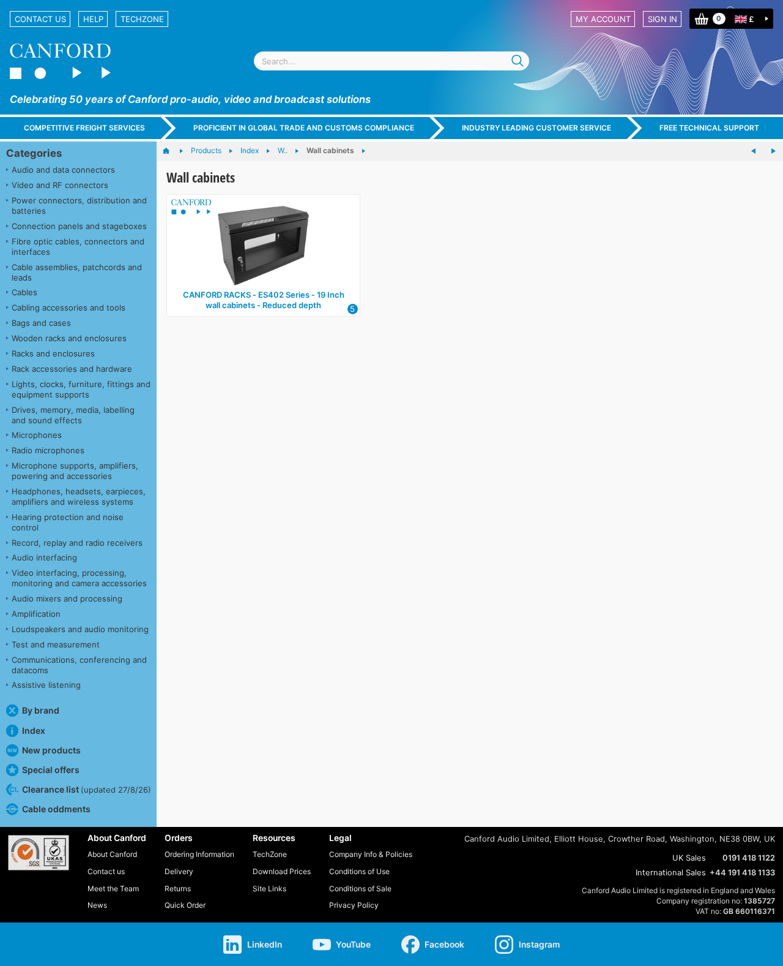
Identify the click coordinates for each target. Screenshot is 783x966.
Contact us (40, 19)
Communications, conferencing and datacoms (79, 665)
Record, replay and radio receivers (77, 543)
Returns (178, 888)
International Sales (671, 872)
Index (33, 730)
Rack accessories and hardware (72, 369)
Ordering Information (199, 854)
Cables (24, 292)
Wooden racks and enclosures (69, 338)
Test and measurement (56, 644)
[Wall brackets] (753, 151)
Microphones (37, 435)
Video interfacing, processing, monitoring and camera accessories (79, 578)
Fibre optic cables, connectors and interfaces (78, 246)
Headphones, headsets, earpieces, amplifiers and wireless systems (79, 496)
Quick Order (185, 905)
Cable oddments (56, 809)
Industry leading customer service (536, 127)
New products (51, 750)
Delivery (179, 871)
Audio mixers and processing (67, 598)
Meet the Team (113, 888)
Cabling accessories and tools (68, 307)
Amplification (36, 614)
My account (603, 19)
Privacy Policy (354, 905)
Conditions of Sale (360, 888)
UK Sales (689, 857)
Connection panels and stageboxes (79, 226)
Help (93, 19)
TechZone (142, 19)
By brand (40, 710)
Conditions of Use (359, 871)
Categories (34, 153)
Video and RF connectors (60, 185)
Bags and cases (41, 323)
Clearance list (86, 789)
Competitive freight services (84, 127)
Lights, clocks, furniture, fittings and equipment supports (81, 389)
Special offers (51, 769)
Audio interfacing (44, 557)
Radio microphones (48, 450)
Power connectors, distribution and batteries (79, 205)
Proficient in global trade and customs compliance (303, 127)
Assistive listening (46, 685)
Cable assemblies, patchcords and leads (77, 272)
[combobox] (391, 60)
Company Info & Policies (370, 854)
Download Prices (282, 871)
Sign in (662, 19)
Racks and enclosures (53, 353)
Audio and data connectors (63, 170)
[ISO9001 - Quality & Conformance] (38, 852)
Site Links (269, 888)
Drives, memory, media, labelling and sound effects (73, 415)
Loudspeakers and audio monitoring (80, 629)
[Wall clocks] (773, 151)
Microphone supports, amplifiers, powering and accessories (75, 471)
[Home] (172, 151)
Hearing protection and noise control (68, 522)
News (97, 905)
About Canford (112, 854)
